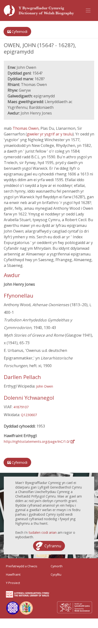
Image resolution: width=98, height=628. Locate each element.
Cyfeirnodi (19, 31)
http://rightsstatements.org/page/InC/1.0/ (37, 441)
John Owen (44, 386)
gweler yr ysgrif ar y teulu (50, 134)
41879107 (21, 407)
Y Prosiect (13, 583)
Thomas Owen (26, 128)
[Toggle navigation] (88, 10)
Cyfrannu (52, 545)
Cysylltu (56, 574)
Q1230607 (29, 415)
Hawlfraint (13, 574)
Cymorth (57, 566)
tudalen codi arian (43, 532)
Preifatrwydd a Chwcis (21, 566)
